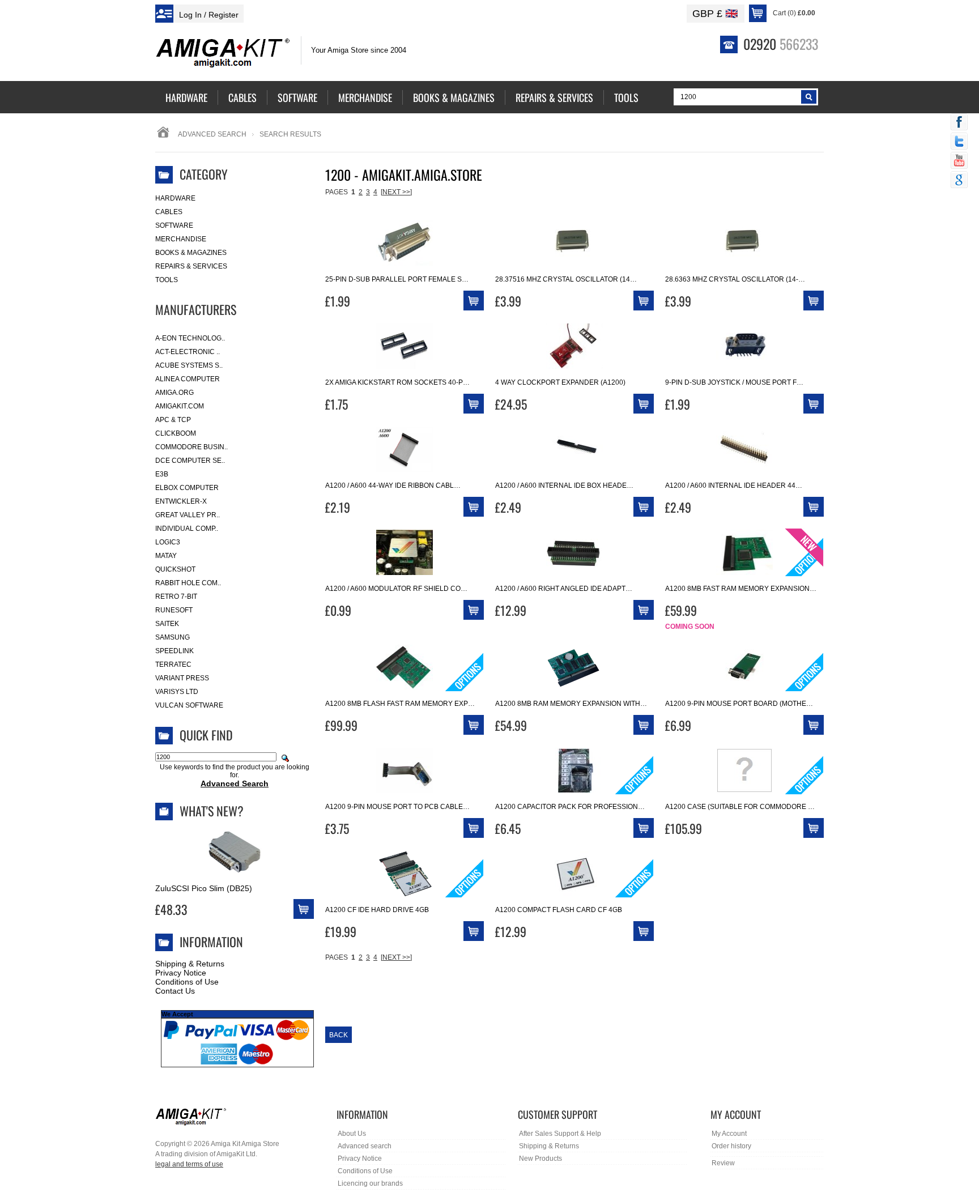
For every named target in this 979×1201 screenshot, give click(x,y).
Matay (166, 556)
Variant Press (182, 678)
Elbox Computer (187, 488)
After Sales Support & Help (560, 1134)
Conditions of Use (187, 981)
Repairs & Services (191, 266)
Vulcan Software (189, 705)
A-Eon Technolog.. (190, 338)
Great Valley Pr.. (187, 515)
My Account (729, 1134)
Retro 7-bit (176, 596)
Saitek (167, 624)
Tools (166, 280)
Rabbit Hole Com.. (188, 583)
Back (338, 1035)
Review (723, 1163)
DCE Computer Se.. (190, 461)
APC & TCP (173, 420)
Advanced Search (212, 134)
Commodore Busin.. (191, 447)
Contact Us (175, 990)
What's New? (212, 811)
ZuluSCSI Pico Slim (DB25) (203, 888)
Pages (336, 192)
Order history (731, 1146)
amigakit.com (179, 406)
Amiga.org (174, 393)
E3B (161, 474)
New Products (540, 1158)
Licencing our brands (370, 1183)
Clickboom (175, 433)
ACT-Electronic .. (187, 352)
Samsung (172, 637)
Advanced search (364, 1146)
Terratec (173, 664)
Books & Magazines (191, 253)
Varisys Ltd (176, 692)
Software (174, 225)
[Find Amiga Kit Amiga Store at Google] (959, 180)
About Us (352, 1134)
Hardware (175, 198)
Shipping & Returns (189, 963)
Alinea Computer (187, 379)
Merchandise (180, 239)
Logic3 (167, 542)
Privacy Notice (180, 972)
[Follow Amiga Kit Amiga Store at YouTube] (959, 161)
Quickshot (175, 569)
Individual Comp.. (186, 529)
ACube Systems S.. (189, 365)
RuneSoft (174, 610)
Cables (168, 212)
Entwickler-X (181, 501)
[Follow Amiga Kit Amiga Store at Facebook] (959, 123)
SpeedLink (174, 651)
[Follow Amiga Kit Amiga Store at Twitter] (959, 142)
